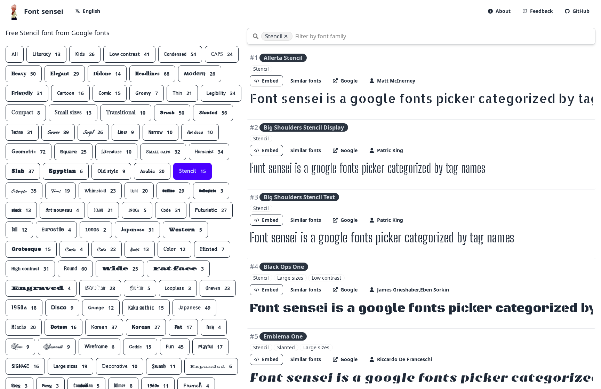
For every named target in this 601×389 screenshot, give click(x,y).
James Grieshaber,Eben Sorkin (413, 289)
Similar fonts (305, 80)
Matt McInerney (396, 80)
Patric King (390, 150)
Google (349, 80)
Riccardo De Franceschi (404, 359)
